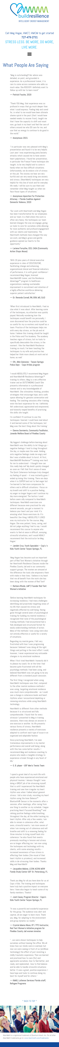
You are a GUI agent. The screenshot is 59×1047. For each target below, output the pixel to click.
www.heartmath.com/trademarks (36, 1038)
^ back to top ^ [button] (29, 1001)
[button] (29, 54)
